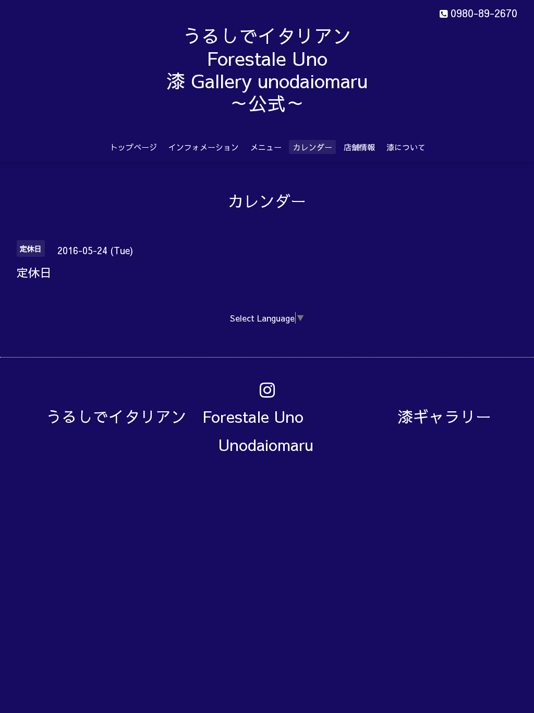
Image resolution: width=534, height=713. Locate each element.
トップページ (133, 146)
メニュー (266, 146)
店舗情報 (359, 146)
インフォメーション (203, 146)
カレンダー (312, 146)
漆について (406, 146)
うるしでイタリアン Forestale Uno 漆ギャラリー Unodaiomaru (276, 430)
